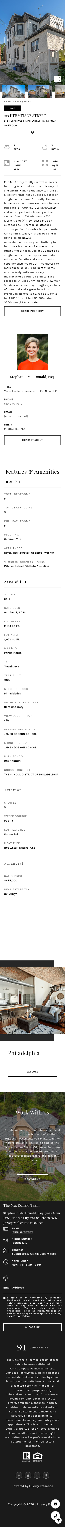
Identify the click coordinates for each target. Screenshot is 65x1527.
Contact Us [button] (32, 1179)
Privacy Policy (21, 1316)
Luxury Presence (41, 1486)
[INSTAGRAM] (28, 1475)
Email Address (13, 1287)
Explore (32, 1071)
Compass (12, 1372)
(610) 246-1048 (19, 1242)
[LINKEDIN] (37, 1475)
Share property (32, 311)
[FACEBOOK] (19, 1475)
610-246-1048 (13, 403)
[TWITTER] (46, 1475)
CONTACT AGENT (32, 440)
